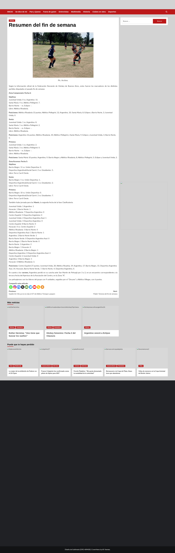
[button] (166, 12)
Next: (105, 292)
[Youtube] (34, 287)
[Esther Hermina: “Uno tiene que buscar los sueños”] (25, 318)
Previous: (32, 292)
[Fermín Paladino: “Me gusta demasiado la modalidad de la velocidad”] (87, 358)
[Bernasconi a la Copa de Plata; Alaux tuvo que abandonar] (120, 358)
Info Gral (55, 366)
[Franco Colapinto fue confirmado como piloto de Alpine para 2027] (55, 358)
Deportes (112, 12)
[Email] (26, 287)
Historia (86, 12)
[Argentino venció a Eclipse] (101, 318)
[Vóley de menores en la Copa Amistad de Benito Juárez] (152, 358)
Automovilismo (46, 366)
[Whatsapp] (11, 287)
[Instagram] (15, 287)
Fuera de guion (49, 12)
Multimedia (76, 12)
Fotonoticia (20, 327)
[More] (42, 287)
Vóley (141, 366)
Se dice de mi (21, 12)
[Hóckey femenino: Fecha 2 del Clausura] (63, 318)
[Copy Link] (38, 287)
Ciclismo (77, 366)
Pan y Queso (35, 12)
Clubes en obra (99, 12)
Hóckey (12, 20)
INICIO (10, 12)
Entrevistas (64, 12)
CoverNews (96, 549)
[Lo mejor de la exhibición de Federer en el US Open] (22, 358)
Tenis (11, 366)
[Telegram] (30, 287)
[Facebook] (18, 287)
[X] (22, 287)
